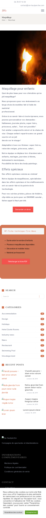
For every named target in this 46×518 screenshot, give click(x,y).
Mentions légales (11, 463)
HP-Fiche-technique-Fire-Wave (20, 231)
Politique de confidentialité (15, 467)
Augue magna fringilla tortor (31, 400)
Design (22, 319)
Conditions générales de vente (17, 472)
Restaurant (22, 345)
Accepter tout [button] (31, 512)
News (22, 340)
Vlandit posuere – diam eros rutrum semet (33, 373)
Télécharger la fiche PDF (17, 262)
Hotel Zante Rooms (22, 329)
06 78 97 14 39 (20, 2)
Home (3, 20)
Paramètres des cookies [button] (13, 512)
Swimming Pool (22, 351)
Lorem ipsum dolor (31, 410)
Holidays (22, 324)
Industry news (22, 335)
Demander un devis (23, 209)
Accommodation (22, 314)
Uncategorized (22, 356)
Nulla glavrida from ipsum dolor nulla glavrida (34, 387)
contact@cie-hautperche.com (32, 5)
